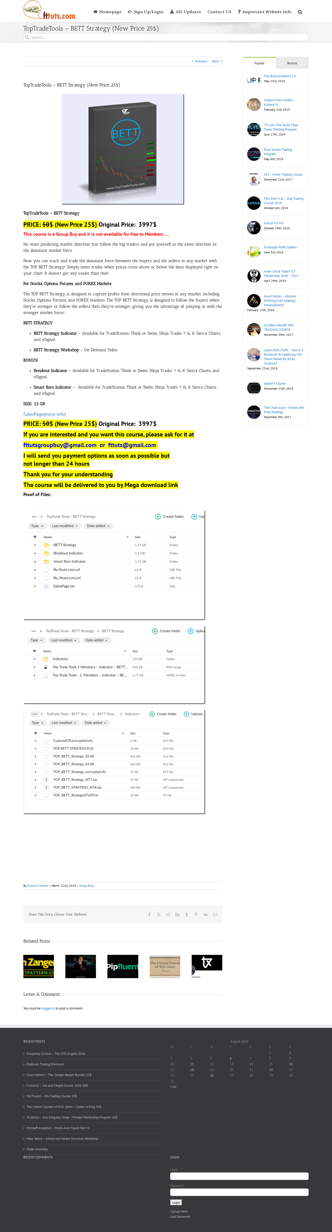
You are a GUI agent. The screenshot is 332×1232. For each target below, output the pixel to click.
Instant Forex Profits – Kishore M (279, 102)
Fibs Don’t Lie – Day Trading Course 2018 (283, 200)
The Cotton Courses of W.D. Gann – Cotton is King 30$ (63, 1107)
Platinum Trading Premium (45, 1064)
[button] (300, 11)
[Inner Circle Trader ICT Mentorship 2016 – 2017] (254, 271)
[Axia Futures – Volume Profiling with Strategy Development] (254, 296)
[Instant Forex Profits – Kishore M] (254, 100)
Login (174, 1169)
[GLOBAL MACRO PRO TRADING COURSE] (254, 325)
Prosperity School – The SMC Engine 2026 (55, 1053)
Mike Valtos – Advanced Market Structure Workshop (62, 1138)
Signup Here (179, 1211)
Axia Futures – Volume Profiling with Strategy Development (280, 300)
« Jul (173, 1086)
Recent (292, 63)
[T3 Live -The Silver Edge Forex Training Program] (254, 125)
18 (192, 1070)
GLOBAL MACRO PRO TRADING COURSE (279, 327)
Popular (259, 63)
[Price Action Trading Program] (254, 150)
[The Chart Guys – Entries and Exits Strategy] (254, 408)
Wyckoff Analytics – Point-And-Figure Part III (57, 1128)
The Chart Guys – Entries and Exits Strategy (284, 409)
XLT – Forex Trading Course (283, 174)
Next (215, 61)
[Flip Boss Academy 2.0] (254, 76)
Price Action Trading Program (278, 151)
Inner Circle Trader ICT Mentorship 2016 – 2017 (281, 273)
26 (212, 1075)
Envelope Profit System (280, 247)
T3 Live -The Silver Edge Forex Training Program (281, 127)
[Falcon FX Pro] (254, 223)
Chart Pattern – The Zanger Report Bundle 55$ (59, 1075)
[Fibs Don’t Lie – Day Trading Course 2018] (254, 199)
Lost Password (180, 1216)
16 (291, 1064)
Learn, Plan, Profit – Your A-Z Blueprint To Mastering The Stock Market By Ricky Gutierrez (283, 357)
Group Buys (86, 885)
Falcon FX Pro (274, 223)
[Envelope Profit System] (254, 247)
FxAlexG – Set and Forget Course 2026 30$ (57, 1085)
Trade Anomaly (37, 1149)
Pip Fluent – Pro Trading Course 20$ (51, 1096)
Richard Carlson (37, 885)
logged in (48, 1008)
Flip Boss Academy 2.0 (280, 76)
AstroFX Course (275, 383)
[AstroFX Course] (254, 384)
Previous (201, 61)
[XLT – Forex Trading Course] (254, 175)
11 (192, 1064)
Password (176, 1186)
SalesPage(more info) (44, 414)
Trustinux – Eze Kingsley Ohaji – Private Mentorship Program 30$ (71, 1117)
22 (271, 1070)
